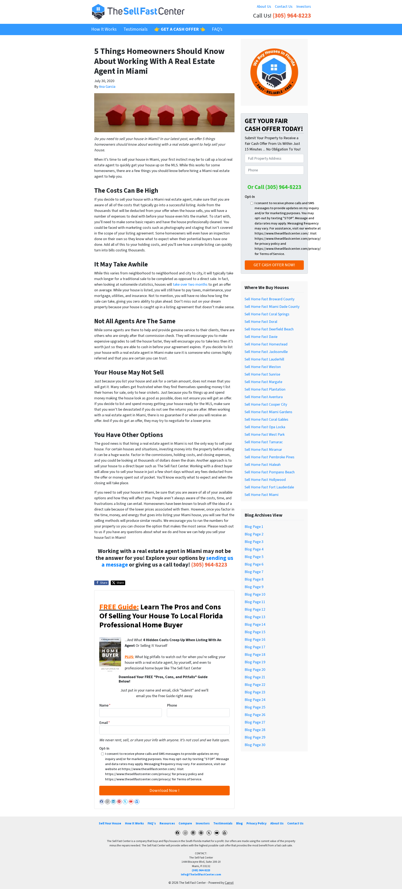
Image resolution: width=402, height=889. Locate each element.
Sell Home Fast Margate (263, 382)
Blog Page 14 (255, 624)
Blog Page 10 (255, 594)
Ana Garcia (107, 86)
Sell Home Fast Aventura (264, 397)
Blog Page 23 (255, 692)
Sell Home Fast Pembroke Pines (269, 457)
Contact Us (283, 6)
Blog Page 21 (255, 677)
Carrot (229, 882)
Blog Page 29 (255, 737)
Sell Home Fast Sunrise (262, 374)
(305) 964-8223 (292, 15)
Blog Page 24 (255, 699)
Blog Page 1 (254, 526)
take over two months (190, 284)
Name (105, 705)
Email (104, 722)
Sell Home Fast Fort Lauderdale (269, 487)
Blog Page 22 (255, 684)
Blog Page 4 (254, 549)
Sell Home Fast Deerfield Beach (269, 329)
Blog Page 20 (255, 669)
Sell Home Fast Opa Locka (265, 427)
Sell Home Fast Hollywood (265, 479)
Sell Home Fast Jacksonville (266, 351)
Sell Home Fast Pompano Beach (270, 472)
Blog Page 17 (255, 647)
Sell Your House (110, 823)
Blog (239, 823)
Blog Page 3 (254, 541)
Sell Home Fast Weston (263, 366)
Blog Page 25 (255, 707)
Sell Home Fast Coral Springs (267, 314)
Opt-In (104, 748)
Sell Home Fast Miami (261, 494)
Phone (172, 705)
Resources (167, 823)
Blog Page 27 (255, 722)
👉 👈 (179, 29)
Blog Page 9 (254, 587)
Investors (303, 6)
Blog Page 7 (254, 571)
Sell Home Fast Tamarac (264, 442)
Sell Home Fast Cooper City (266, 404)
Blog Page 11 (255, 602)
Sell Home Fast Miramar (263, 449)
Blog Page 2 (254, 534)
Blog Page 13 (255, 617)
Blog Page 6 (254, 564)
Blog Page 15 (255, 632)
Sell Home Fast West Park (265, 434)
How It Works (104, 29)
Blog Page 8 (254, 579)
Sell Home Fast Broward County (269, 299)
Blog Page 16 (255, 639)
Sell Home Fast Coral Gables (266, 419)
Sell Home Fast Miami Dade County (272, 306)
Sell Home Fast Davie (261, 336)
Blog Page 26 (255, 714)
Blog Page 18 (255, 654)
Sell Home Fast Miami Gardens (268, 412)
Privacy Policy (256, 823)
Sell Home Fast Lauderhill (264, 359)
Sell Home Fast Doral (261, 321)
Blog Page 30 (255, 745)
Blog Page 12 (255, 609)
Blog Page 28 (255, 729)
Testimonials (136, 29)
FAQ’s (217, 29)
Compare (185, 823)
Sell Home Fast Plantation (265, 389)
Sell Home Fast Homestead (266, 344)
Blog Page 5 (254, 556)
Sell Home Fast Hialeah (263, 464)
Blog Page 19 (255, 662)
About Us (264, 6)
